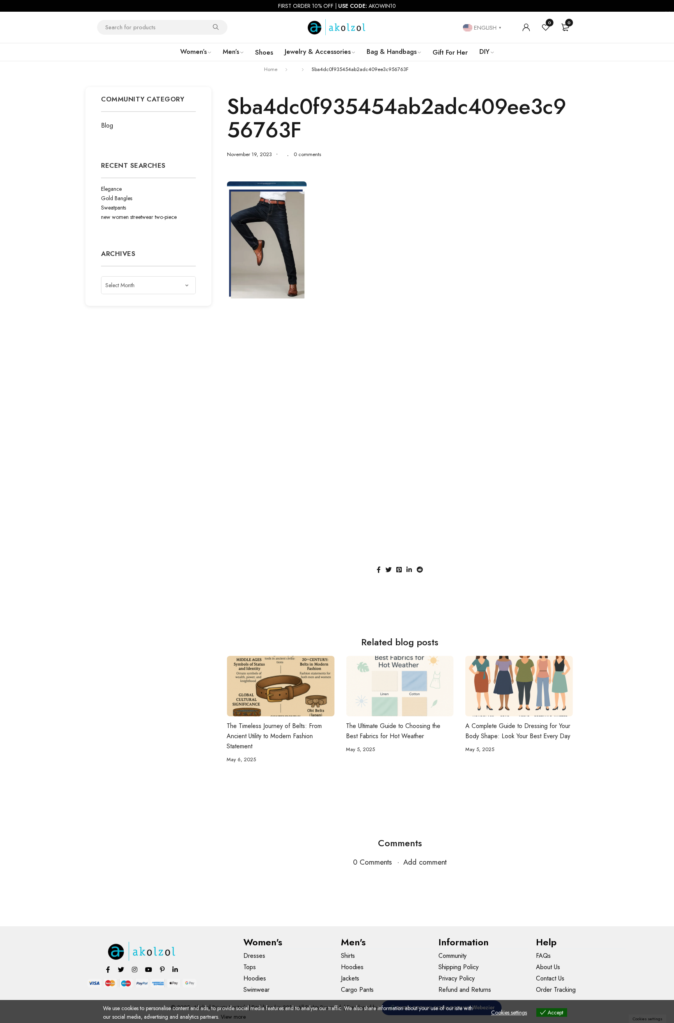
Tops (249, 967)
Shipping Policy (458, 967)
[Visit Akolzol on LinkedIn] (175, 969)
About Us (548, 967)
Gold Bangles (116, 198)
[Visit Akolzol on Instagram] (134, 969)
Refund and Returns (464, 989)
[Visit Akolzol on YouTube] (148, 969)
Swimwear (256, 989)
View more (233, 1017)
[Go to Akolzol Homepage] (142, 951)
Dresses (254, 955)
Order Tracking (556, 989)
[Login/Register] (526, 27)
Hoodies (254, 978)
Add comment (425, 862)
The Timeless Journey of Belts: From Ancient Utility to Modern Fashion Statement (274, 736)
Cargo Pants (357, 989)
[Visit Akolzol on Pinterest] (162, 969)
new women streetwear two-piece (139, 217)
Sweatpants (113, 207)
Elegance (111, 189)
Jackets (350, 978)
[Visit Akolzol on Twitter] (121, 969)
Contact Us (550, 978)
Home (270, 69)
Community (452, 955)
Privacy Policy (456, 978)
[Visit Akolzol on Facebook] (108, 969)
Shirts (348, 955)
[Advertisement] (400, 361)
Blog (107, 125)
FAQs (543, 955)
